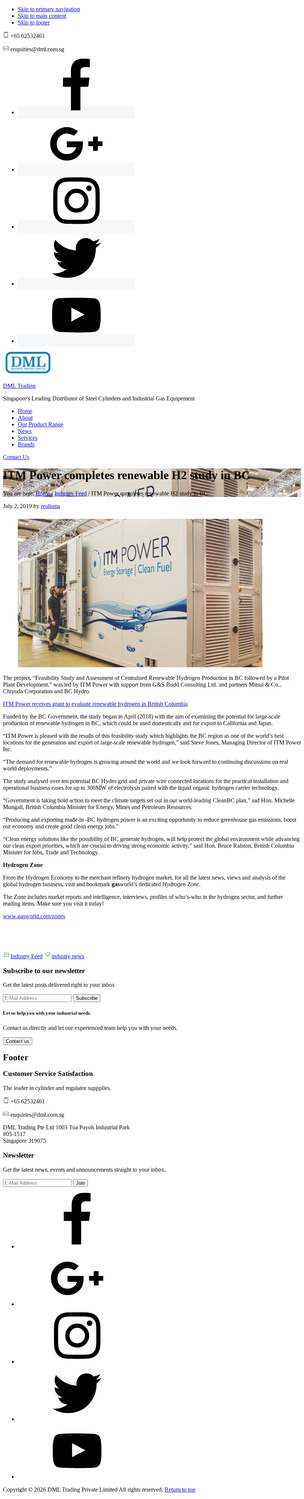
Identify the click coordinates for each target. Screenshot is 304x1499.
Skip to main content (42, 16)
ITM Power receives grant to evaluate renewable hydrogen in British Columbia (95, 704)
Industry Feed (26, 956)
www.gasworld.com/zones (34, 916)
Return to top (180, 1489)
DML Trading (19, 386)
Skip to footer (34, 22)
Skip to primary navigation (49, 9)
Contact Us (16, 457)
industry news (68, 956)
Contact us (17, 1041)
